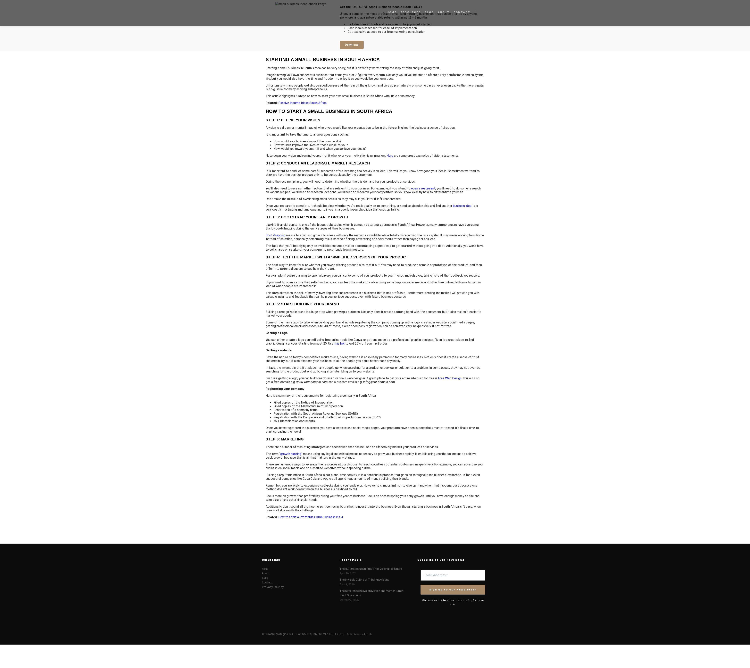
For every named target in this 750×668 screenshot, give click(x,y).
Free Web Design (450, 378)
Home (265, 568)
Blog (265, 577)
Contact (267, 582)
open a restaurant (423, 188)
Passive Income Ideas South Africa (302, 103)
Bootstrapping (275, 235)
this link (339, 343)
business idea (462, 206)
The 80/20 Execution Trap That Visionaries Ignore (371, 568)
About (266, 573)
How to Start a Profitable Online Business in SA (310, 517)
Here (390, 155)
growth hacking (290, 454)
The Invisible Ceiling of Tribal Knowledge (364, 579)
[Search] (481, 12)
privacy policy (463, 600)
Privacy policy (273, 587)
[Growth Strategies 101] (281, 13)
